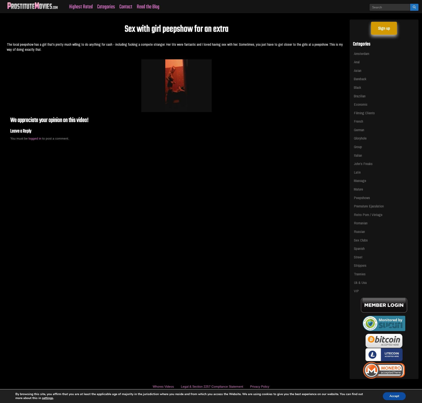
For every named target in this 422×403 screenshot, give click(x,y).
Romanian (360, 222)
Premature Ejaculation (369, 206)
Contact (125, 7)
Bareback (360, 78)
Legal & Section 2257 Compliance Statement (212, 386)
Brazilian (360, 95)
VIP (356, 290)
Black (357, 87)
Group (358, 146)
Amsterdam (361, 53)
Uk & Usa (360, 282)
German (359, 129)
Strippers (360, 265)
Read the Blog (148, 7)
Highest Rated (81, 7)
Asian (357, 70)
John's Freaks (363, 163)
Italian (358, 155)
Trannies (360, 273)
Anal (357, 61)
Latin (357, 172)
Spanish (359, 248)
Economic (360, 104)
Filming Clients (364, 112)
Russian (359, 231)
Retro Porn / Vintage (368, 214)
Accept (394, 396)
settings (47, 398)
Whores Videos (163, 386)
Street (358, 257)
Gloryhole (360, 138)
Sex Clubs (361, 240)
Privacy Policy (259, 386)
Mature (358, 189)
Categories (106, 7)
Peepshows (362, 197)
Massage (360, 180)
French (358, 121)
